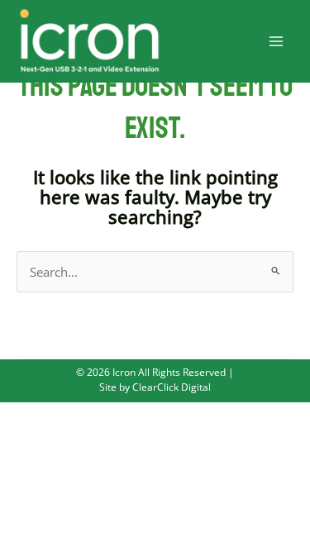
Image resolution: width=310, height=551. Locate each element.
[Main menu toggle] (276, 41)
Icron (124, 371)
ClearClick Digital (170, 386)
